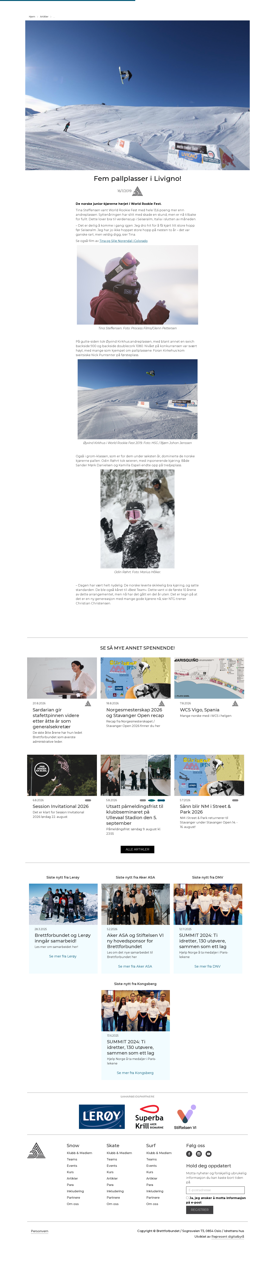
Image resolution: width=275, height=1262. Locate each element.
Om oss (73, 1204)
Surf (150, 1145)
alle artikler (137, 849)
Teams (72, 1159)
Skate (113, 1145)
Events (72, 1166)
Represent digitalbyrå (227, 1236)
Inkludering (75, 1191)
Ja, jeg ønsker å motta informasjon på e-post (216, 1200)
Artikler (44, 16)
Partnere (73, 1197)
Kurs (70, 1172)
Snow (73, 1145)
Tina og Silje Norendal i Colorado (123, 241)
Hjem (32, 16)
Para (70, 1185)
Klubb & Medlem (79, 1153)
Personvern (39, 1231)
